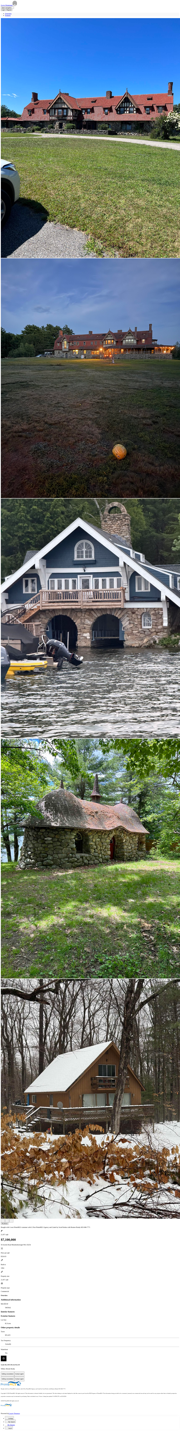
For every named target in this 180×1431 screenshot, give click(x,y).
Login (3, 10)
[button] (90, 138)
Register (9, 10)
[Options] (3, 1221)
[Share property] (11, 1221)
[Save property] (7, 1221)
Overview (8, 13)
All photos (5, 1223)
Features (8, 15)
